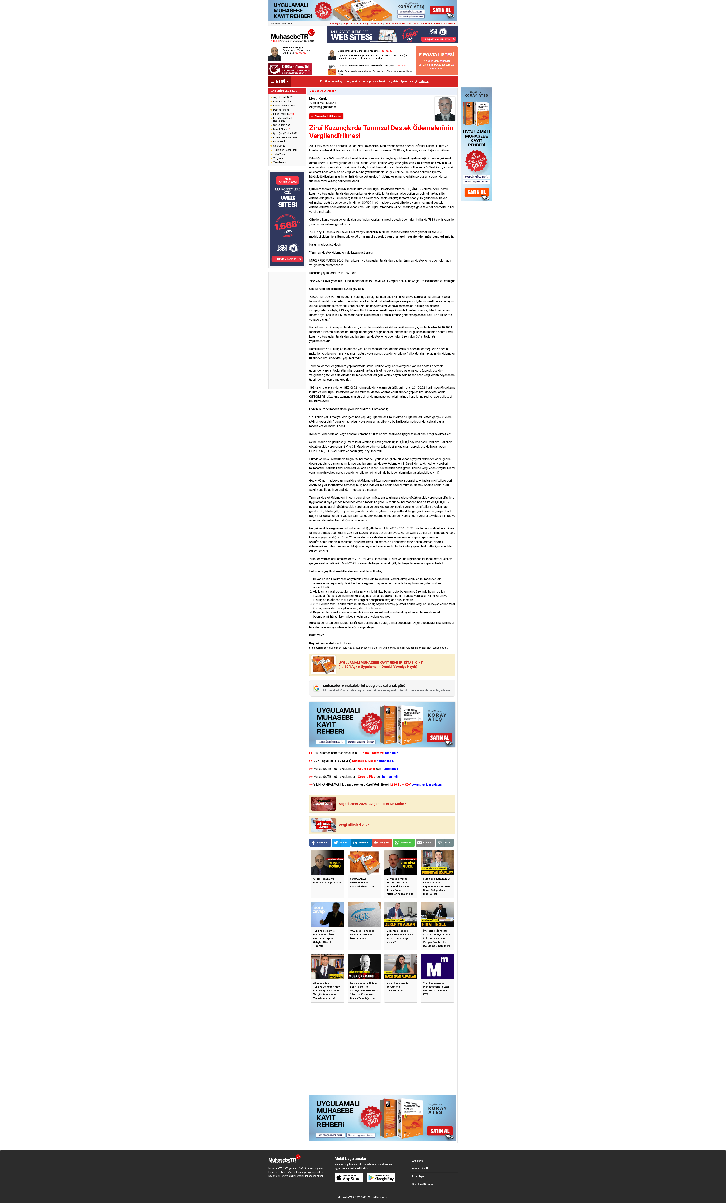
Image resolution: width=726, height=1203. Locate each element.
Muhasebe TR (345, 1197)
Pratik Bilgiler (280, 141)
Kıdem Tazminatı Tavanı (285, 137)
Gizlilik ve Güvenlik (422, 1184)
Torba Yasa (279, 154)
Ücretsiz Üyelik (420, 1168)
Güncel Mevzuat (281, 125)
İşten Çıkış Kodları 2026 (285, 133)
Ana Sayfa (335, 23)
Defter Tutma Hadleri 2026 (398, 23)
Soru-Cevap (279, 145)
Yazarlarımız (279, 162)
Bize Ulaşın (449, 23)
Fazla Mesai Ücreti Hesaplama (283, 119)
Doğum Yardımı (281, 110)
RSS (415, 23)
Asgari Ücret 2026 (352, 23)
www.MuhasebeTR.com (337, 643)
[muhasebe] (293, 42)
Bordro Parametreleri (284, 105)
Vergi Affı (278, 158)
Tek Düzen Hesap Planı (285, 150)
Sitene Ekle (426, 23)
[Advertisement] (287, 330)
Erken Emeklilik (284, 114)
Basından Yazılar (282, 101)
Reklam (438, 23)
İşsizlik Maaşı (283, 129)
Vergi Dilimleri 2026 (372, 23)
